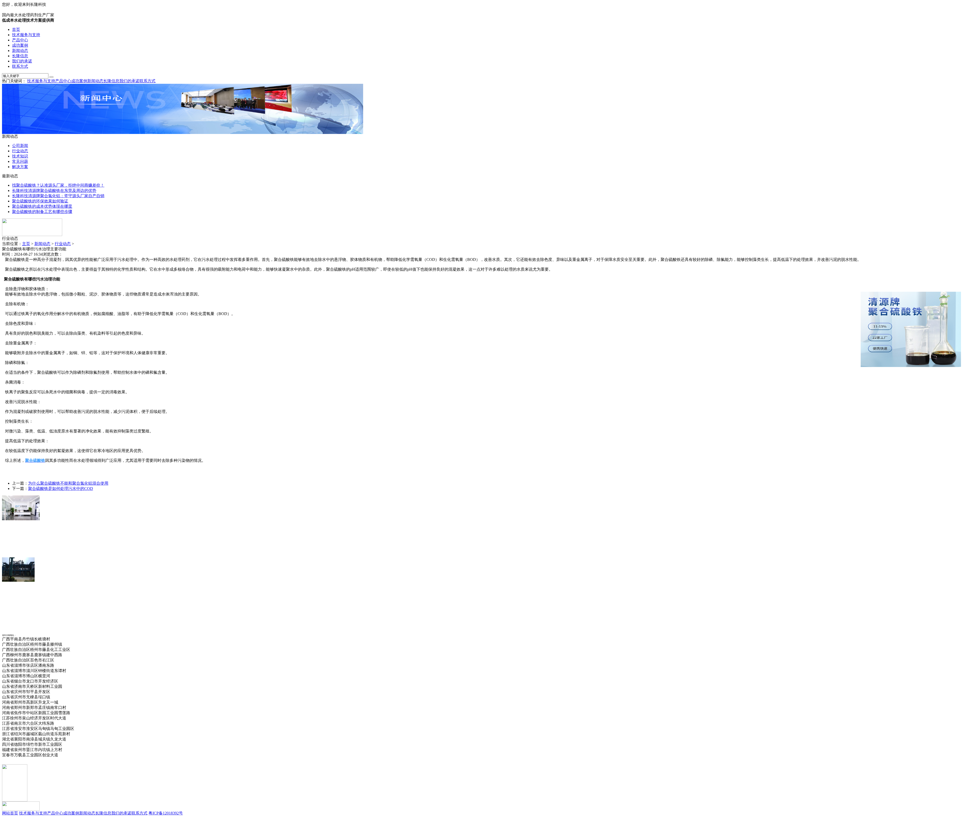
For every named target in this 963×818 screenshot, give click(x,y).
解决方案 (20, 167)
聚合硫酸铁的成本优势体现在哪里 (42, 206)
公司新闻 (20, 145)
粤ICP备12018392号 (165, 813)
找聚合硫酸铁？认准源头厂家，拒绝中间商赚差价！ (58, 185)
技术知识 (20, 156)
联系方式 (20, 66)
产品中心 (20, 40)
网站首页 (10, 813)
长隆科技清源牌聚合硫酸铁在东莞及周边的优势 (54, 190)
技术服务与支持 (26, 35)
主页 (26, 244)
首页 (16, 29)
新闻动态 (20, 50)
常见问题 (20, 161)
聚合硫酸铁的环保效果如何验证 (40, 201)
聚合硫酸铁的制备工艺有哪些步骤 (42, 211)
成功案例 (20, 45)
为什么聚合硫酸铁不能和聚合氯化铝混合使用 (68, 483)
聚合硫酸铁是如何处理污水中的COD (60, 488)
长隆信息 (20, 56)
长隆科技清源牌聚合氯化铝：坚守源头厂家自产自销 (58, 196)
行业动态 (20, 151)
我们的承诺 (22, 61)
